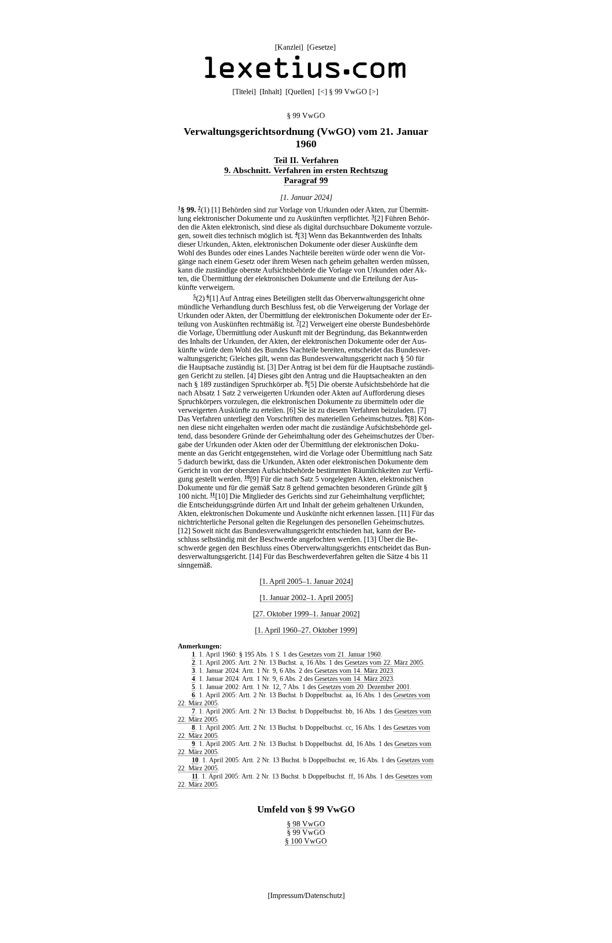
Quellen (300, 92)
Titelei (244, 92)
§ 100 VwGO (306, 841)
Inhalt (270, 92)
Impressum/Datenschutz (306, 895)
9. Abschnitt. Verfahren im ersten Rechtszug (306, 170)
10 (247, 477)
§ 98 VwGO (306, 824)
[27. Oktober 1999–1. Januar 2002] (306, 614)
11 (212, 494)
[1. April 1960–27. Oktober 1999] (306, 630)
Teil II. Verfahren (306, 160)
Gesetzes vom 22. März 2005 (384, 662)
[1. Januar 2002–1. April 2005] (306, 597)
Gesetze (321, 47)
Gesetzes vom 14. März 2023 (354, 670)
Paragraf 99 (306, 180)
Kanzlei (289, 47)
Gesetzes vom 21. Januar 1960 (340, 654)
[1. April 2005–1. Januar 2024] (306, 581)
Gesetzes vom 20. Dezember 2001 (364, 687)
